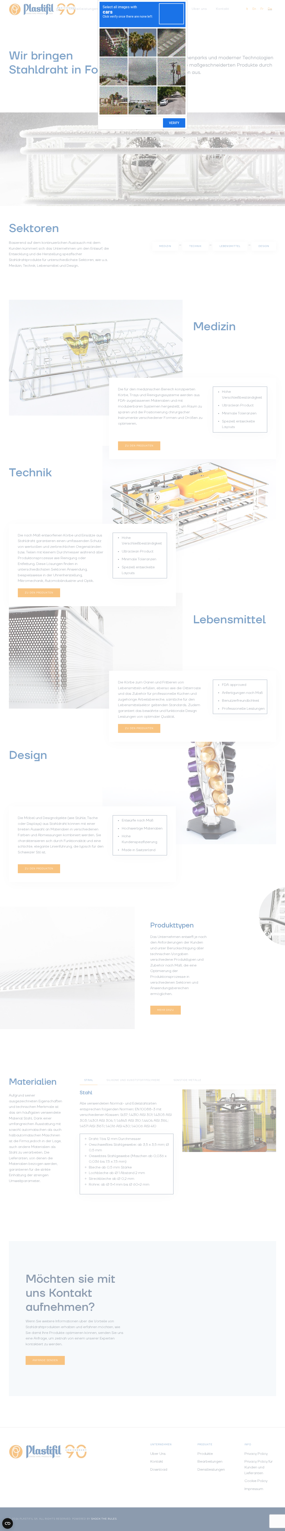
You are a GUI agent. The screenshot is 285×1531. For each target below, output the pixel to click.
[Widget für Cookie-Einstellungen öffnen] (7, 1523)
